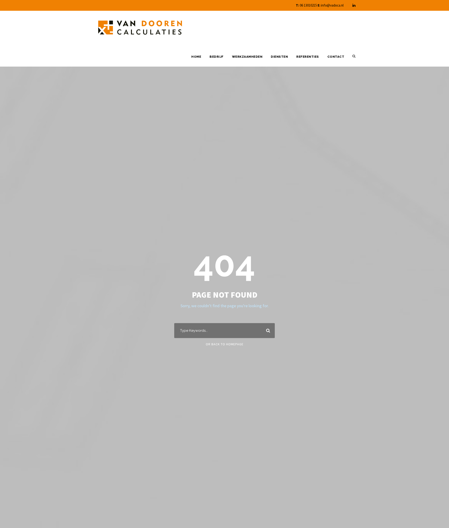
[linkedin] (353, 5)
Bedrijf (217, 56)
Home (196, 56)
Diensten (279, 56)
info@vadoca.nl (332, 5)
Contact (335, 56)
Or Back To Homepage (224, 344)
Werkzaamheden (247, 56)
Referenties (307, 56)
